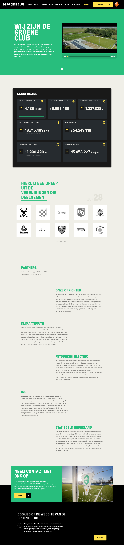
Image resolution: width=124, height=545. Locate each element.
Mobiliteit (59, 4)
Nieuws (36, 4)
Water (67, 4)
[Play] (67, 56)
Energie (44, 4)
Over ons (86, 4)
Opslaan (100, 537)
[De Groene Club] (14, 4)
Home (30, 4)
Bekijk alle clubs (61, 241)
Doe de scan (101, 4)
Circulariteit (76, 4)
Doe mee (20, 495)
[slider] (89, 56)
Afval (51, 4)
